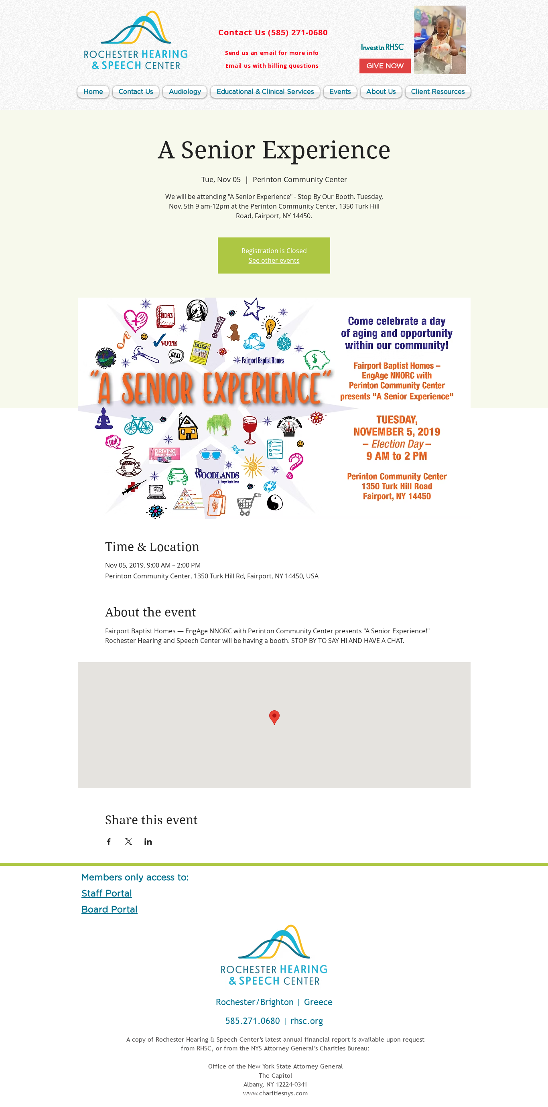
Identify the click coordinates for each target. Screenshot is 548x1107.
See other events (274, 260)
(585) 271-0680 (298, 32)
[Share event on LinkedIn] (148, 841)
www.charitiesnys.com (275, 1093)
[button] (381, 92)
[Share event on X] (128, 841)
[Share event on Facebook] (109, 841)
